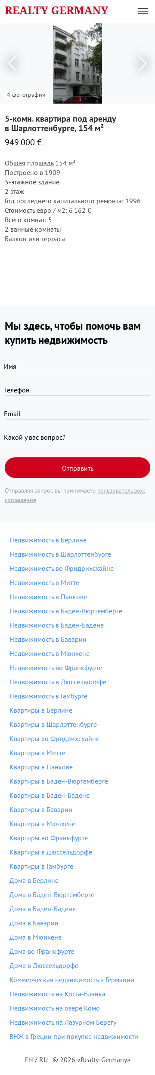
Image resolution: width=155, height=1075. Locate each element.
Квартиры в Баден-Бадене (49, 795)
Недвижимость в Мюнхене (49, 653)
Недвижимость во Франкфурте (55, 667)
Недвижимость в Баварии (48, 639)
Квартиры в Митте (37, 752)
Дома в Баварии (34, 923)
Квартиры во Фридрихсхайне (54, 738)
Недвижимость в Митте (44, 582)
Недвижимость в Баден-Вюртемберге (65, 610)
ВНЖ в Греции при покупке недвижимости (73, 1036)
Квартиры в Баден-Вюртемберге (58, 781)
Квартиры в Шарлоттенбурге (53, 724)
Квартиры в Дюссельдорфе (50, 852)
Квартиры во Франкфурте (48, 837)
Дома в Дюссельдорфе (43, 965)
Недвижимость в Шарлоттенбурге (60, 554)
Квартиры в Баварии (40, 809)
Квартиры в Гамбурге (41, 866)
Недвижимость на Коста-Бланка (57, 993)
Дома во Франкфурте (41, 951)
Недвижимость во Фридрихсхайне (61, 568)
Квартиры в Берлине (40, 710)
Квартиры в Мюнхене (42, 823)
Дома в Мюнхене (35, 937)
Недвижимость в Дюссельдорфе (57, 681)
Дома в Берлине (34, 880)
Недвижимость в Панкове (48, 596)
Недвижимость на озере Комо (54, 1008)
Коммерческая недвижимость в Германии (71, 979)
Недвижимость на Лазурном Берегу (62, 1022)
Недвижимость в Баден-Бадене (56, 625)
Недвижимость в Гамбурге (48, 696)
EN (29, 1059)
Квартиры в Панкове (41, 767)
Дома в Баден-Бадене (42, 908)
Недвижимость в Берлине (48, 540)
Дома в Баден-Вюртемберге (51, 894)
